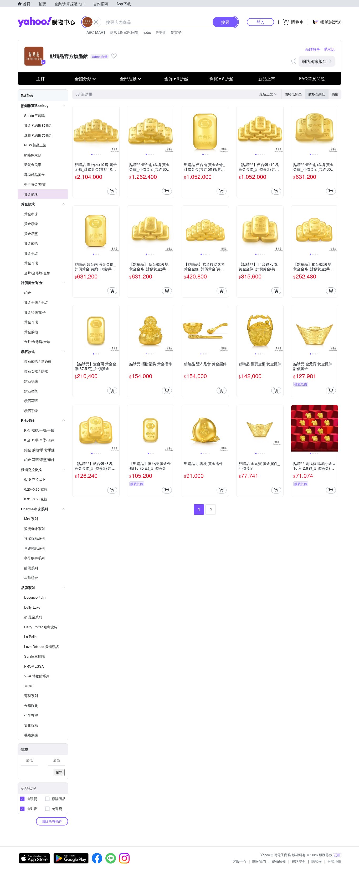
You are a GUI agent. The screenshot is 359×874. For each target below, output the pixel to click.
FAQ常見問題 (312, 79)
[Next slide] (115, 129)
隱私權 (316, 861)
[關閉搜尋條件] (96, 22)
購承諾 (329, 49)
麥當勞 (176, 32)
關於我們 (259, 861)
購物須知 (279, 861)
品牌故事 (312, 49)
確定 (59, 772)
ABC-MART (96, 32)
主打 (40, 79)
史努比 (160, 32)
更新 (337, 854)
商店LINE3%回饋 (124, 32)
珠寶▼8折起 (221, 79)
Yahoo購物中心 (46, 22)
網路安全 (298, 861)
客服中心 (239, 861)
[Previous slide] (76, 129)
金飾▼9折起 (176, 79)
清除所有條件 (52, 821)
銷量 (334, 94)
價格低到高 (293, 94)
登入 (260, 22)
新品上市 (266, 79)
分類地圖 (334, 861)
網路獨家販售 (314, 61)
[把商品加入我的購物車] (112, 191)
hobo (147, 32)
